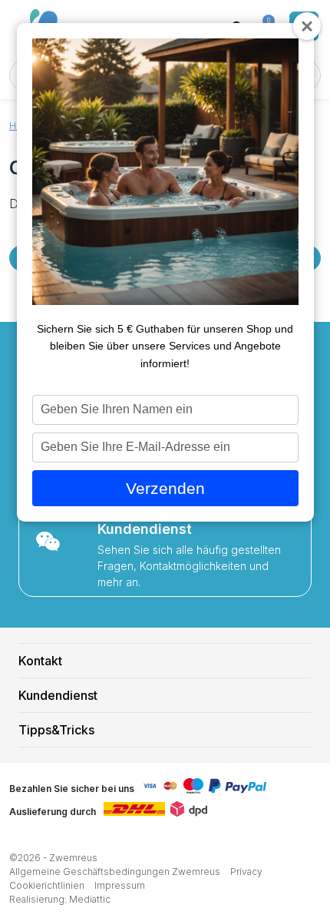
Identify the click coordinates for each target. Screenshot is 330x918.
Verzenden (165, 488)
